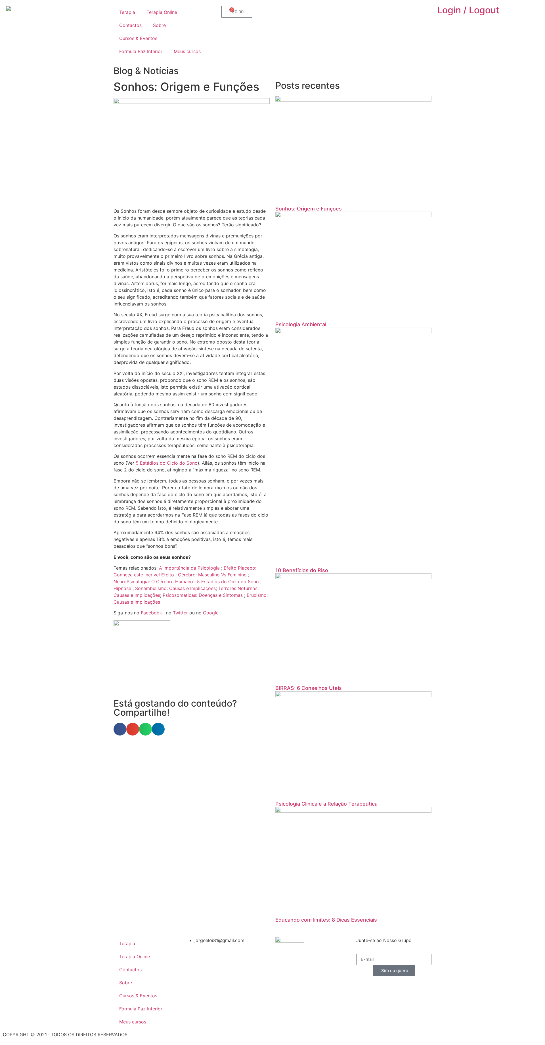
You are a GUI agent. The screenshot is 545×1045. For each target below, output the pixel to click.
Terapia (127, 12)
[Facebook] (336, 13)
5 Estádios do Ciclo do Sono (167, 463)
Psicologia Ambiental (300, 324)
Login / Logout (468, 10)
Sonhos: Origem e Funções (308, 209)
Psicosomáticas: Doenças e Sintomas (203, 595)
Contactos (130, 25)
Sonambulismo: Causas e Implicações (175, 588)
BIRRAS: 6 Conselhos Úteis (308, 688)
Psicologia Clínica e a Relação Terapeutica (326, 804)
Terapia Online (161, 12)
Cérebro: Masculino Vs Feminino (212, 575)
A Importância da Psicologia (189, 568)
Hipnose (122, 588)
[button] (120, 729)
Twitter (180, 613)
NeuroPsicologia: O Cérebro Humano (153, 581)
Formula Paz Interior (140, 51)
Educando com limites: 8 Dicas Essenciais (326, 920)
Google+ (212, 613)
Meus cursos (187, 51)
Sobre (159, 25)
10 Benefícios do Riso (301, 570)
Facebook (151, 613)
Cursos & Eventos (138, 38)
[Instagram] (352, 13)
